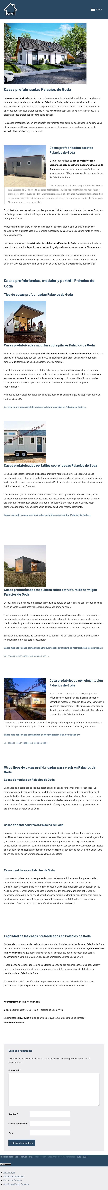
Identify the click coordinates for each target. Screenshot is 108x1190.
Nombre (13, 1114)
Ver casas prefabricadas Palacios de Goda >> (26, 655)
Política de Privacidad (13, 1176)
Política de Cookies (12, 1180)
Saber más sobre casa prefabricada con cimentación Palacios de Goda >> (42, 734)
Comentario (14, 1070)
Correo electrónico (18, 1123)
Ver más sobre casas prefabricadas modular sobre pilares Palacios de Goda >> (45, 406)
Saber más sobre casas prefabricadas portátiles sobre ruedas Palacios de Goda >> (47, 514)
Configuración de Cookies (16, 1184)
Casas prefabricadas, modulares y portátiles (53, 1156)
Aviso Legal (9, 1172)
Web (10, 1132)
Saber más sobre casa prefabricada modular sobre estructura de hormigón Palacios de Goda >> (53, 647)
